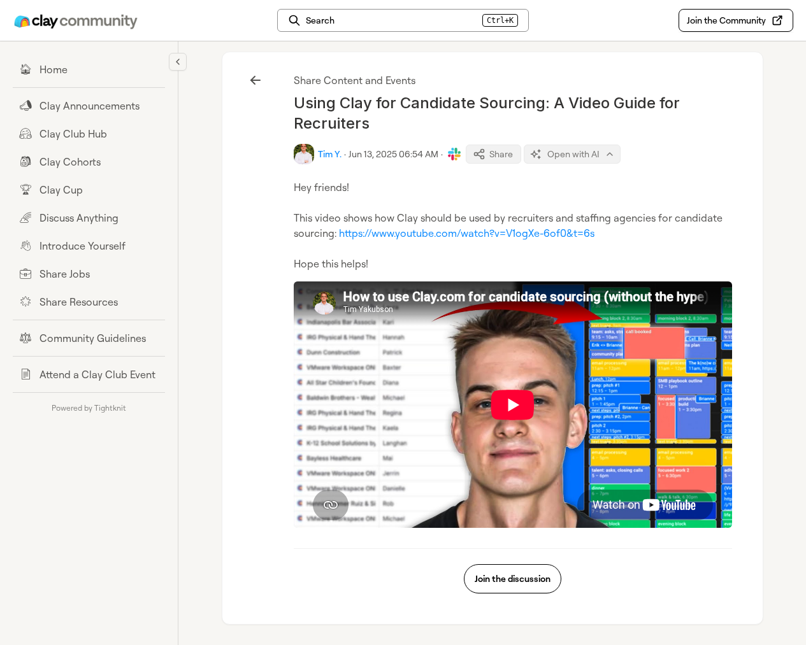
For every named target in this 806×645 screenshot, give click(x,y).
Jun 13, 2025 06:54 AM (393, 153)
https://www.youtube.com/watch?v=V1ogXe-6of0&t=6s (466, 233)
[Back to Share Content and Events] (255, 80)
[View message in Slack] (454, 154)
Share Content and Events (354, 80)
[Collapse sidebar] (178, 62)
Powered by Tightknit (89, 408)
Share (501, 153)
